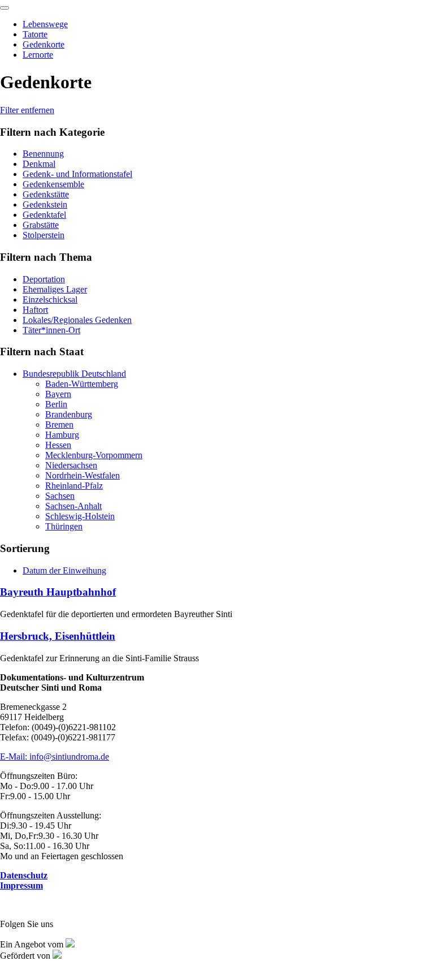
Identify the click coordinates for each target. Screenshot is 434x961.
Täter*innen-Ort (51, 330)
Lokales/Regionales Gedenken (77, 320)
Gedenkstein (45, 204)
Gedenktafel (44, 214)
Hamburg (62, 434)
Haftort (35, 309)
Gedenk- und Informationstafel (77, 174)
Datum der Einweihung (64, 570)
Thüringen (64, 526)
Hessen (58, 445)
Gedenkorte (43, 44)
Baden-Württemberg (81, 384)
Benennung (43, 153)
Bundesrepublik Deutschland (74, 373)
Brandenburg (68, 414)
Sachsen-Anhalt (73, 506)
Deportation (44, 279)
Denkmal (39, 164)
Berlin (56, 404)
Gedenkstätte (46, 194)
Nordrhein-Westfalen (82, 475)
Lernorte (38, 54)
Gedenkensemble (53, 184)
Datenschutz (23, 875)
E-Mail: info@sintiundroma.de (54, 756)
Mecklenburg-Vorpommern (93, 455)
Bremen (59, 424)
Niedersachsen (71, 465)
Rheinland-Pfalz (74, 485)
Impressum (21, 885)
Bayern (58, 394)
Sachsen (60, 496)
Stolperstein (43, 235)
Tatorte (35, 34)
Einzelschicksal (50, 299)
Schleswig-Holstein (80, 516)
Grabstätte (41, 225)
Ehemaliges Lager (55, 289)
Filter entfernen (27, 110)
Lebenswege (45, 24)
